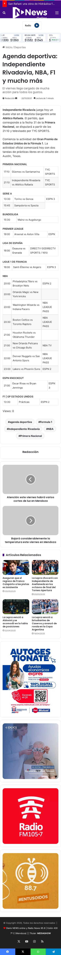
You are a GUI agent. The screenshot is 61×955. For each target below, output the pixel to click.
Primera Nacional (31, 436)
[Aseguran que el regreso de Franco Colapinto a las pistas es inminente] (16, 567)
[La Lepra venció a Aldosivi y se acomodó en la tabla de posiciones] (16, 606)
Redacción (10, 98)
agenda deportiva (21, 422)
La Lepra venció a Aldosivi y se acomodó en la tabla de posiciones (15, 622)
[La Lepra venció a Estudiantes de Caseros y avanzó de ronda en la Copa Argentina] (45, 606)
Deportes (20, 47)
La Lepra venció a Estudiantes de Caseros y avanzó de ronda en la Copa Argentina (44, 623)
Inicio (8, 47)
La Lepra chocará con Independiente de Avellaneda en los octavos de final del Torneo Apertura (45, 584)
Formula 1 (46, 422)
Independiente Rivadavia (24, 429)
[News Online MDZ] (31, 12)
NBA (51, 429)
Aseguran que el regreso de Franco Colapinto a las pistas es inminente (16, 582)
